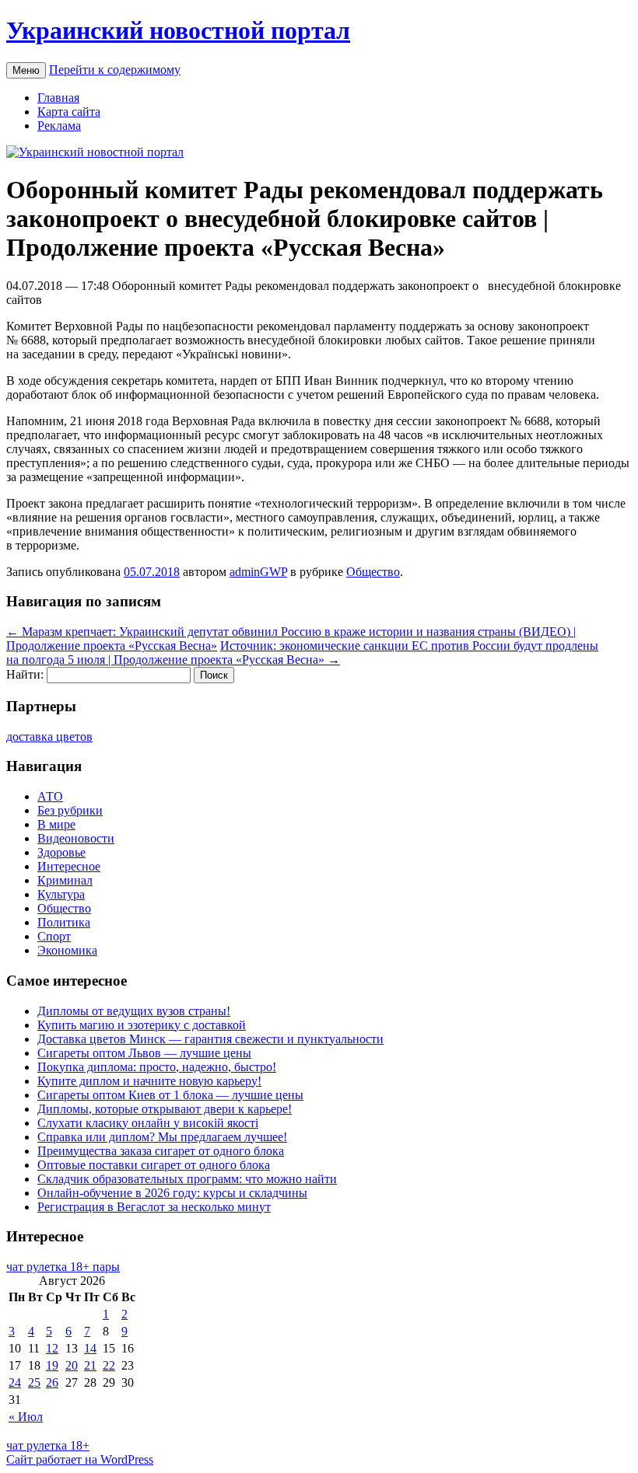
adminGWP (258, 571)
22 (109, 1365)
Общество (373, 571)
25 (34, 1382)
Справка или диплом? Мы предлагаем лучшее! (162, 1136)
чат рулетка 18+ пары (63, 1266)
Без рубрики (70, 810)
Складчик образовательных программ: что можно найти (187, 1178)
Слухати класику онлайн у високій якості (147, 1122)
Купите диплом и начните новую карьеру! (149, 1080)
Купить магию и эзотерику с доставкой (141, 1024)
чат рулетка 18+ (47, 1445)
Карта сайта (68, 111)
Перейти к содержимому (115, 69)
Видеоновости (75, 838)
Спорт (54, 936)
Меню (26, 70)
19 (52, 1365)
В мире (56, 824)
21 (90, 1365)
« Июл (26, 1416)
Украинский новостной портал (178, 30)
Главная (58, 97)
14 (90, 1348)
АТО (50, 796)
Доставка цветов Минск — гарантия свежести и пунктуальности (210, 1038)
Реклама (59, 125)
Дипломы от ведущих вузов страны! (133, 1010)
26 (52, 1382)
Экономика (67, 950)
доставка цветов (49, 736)
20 (71, 1365)
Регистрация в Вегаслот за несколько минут (154, 1206)
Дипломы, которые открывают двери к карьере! (164, 1108)
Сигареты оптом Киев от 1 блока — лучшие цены (170, 1094)
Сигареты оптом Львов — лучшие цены (144, 1052)
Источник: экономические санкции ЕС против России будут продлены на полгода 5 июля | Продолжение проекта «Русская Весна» (302, 652)
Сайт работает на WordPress (79, 1459)
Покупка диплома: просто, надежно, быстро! (156, 1066)
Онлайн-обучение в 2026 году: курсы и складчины (172, 1192)
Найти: (25, 674)
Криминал (65, 880)
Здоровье (61, 852)
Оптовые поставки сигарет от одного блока (153, 1164)
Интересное (68, 866)
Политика (63, 922)
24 (15, 1382)
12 (52, 1348)
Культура (61, 894)
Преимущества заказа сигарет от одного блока (160, 1150)
